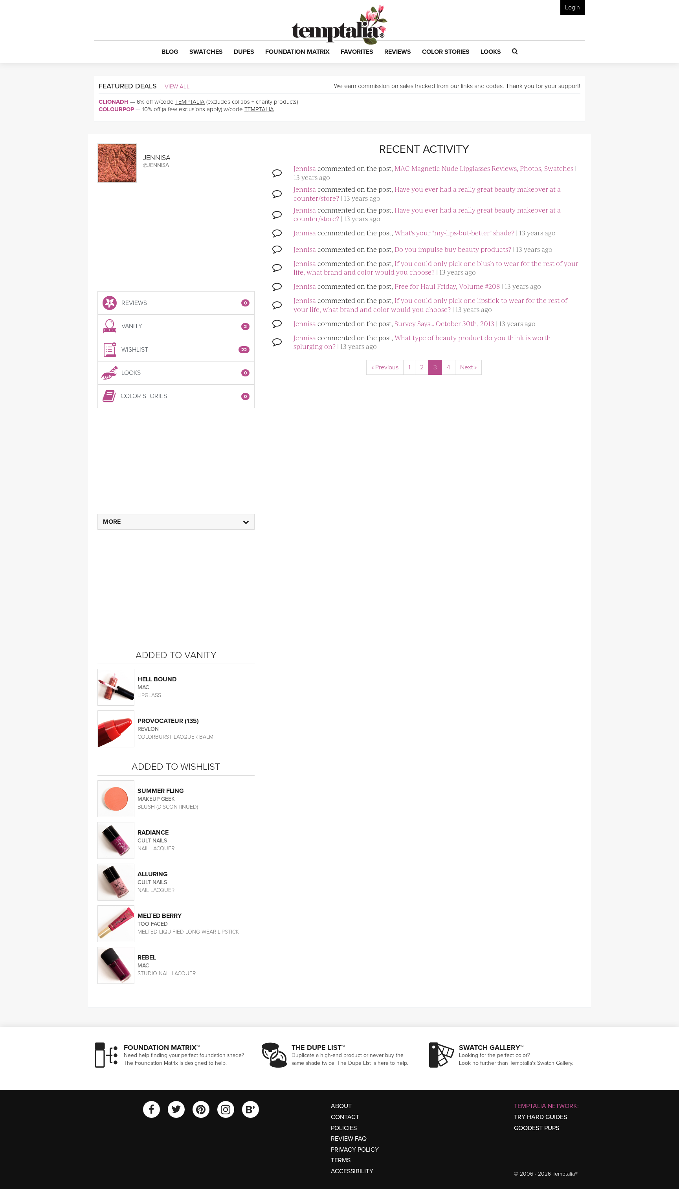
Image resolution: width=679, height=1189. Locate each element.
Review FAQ (349, 1139)
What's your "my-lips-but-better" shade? (454, 232)
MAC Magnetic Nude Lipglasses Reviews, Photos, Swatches (484, 168)
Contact (345, 1117)
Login (572, 7)
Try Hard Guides (540, 1117)
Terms (341, 1160)
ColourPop (116, 109)
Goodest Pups (536, 1128)
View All (177, 86)
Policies (344, 1128)
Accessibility (352, 1171)
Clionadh (113, 101)
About (341, 1106)
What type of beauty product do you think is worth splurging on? (422, 342)
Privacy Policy (355, 1150)
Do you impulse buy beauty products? (453, 249)
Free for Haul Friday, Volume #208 (447, 286)
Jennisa (305, 168)
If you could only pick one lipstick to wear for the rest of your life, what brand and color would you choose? (430, 304)
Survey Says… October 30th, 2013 (444, 323)
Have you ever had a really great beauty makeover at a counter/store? (427, 193)
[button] (170, 52)
